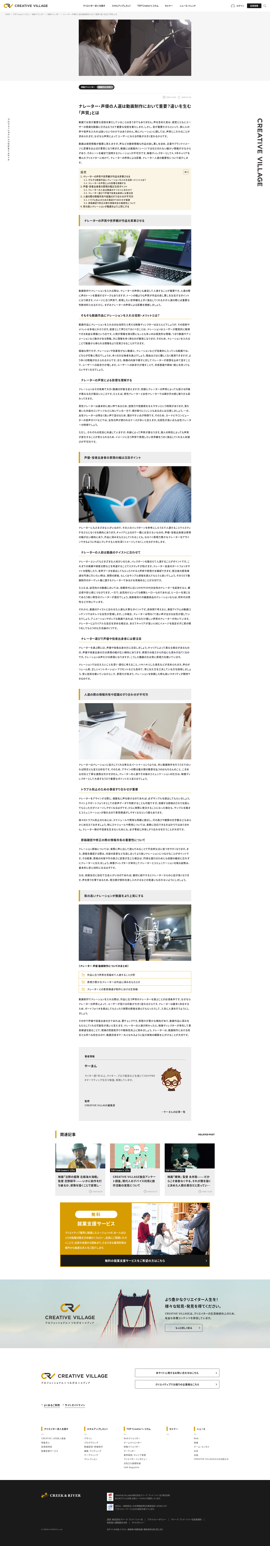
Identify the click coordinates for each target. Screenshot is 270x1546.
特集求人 (45, 1442)
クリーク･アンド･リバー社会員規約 (186, 1519)
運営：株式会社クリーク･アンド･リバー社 (125, 1519)
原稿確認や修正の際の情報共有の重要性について (112, 202)
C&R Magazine (131, 1467)
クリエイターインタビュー (136, 1458)
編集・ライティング (92, 1450)
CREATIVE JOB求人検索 (53, 1438)
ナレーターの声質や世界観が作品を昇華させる (106, 176)
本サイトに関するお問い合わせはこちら (177, 1372)
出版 (196, 1454)
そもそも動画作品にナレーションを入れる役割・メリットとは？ (117, 179)
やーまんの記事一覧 (174, 1111)
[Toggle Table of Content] (184, 172)
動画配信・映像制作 (93, 1446)
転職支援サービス (49, 1450)
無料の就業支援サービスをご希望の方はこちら (135, 1261)
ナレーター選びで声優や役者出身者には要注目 (110, 192)
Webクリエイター (132, 1438)
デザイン (88, 1438)
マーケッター (130, 1450)
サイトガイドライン (75, 1404)
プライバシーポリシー (157, 1519)
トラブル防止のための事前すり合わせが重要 (109, 199)
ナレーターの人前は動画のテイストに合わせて (110, 189)
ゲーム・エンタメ (201, 1446)
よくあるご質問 (52, 1404)
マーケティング (91, 1454)
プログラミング (91, 1442)
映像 (196, 1442)
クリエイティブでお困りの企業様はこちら (177, 1384)
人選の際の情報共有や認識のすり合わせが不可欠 (108, 196)
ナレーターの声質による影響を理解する (107, 183)
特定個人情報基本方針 (117, 1522)
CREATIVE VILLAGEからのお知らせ (211, 1458)
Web (196, 1438)
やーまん (91, 1066)
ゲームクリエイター (133, 1442)
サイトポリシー (138, 1522)
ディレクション (91, 1458)
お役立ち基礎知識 (132, 1463)
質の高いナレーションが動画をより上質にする (106, 206)
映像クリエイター (132, 1446)
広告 (196, 1450)
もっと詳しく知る (183, 1327)
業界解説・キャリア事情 (135, 1454)
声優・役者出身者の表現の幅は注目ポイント (105, 186)
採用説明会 (46, 1446)
